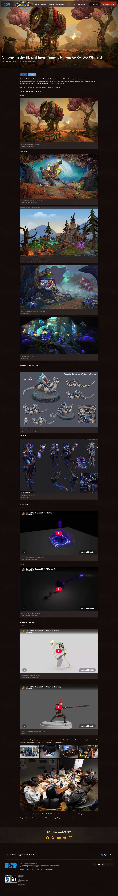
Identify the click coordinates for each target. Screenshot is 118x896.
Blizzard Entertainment (29, 62)
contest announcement (61, 814)
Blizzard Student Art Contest (32, 81)
